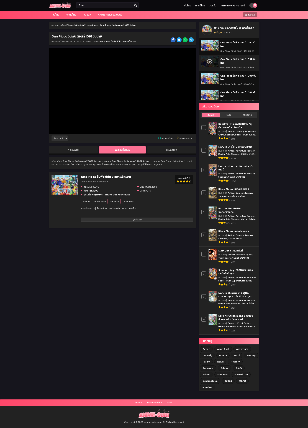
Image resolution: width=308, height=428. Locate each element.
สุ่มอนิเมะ (251, 14)
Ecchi (240, 323)
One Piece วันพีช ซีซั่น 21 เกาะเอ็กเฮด (117, 41)
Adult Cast (223, 349)
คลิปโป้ (170, 402)
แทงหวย (139, 402)
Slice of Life (241, 374)
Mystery (235, 362)
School (231, 254)
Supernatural (238, 280)
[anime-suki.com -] (60, 7)
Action (86, 201)
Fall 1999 (93, 190)
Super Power (241, 134)
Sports (249, 254)
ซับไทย (187, 5)
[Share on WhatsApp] (185, 40)
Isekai (220, 362)
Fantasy (115, 201)
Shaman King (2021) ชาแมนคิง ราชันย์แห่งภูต (235, 271)
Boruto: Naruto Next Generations (230, 210)
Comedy (240, 131)
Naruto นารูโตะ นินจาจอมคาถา (235, 147)
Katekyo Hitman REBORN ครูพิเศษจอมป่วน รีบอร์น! (234, 125)
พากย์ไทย (200, 5)
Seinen (206, 374)
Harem (221, 326)
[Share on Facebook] (173, 40)
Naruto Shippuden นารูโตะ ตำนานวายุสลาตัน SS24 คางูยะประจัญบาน (234, 294)
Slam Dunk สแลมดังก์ (230, 251)
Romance (230, 326)
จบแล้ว (212, 5)
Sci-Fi (240, 326)
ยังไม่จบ (252, 219)
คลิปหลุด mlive (155, 402)
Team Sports (224, 258)
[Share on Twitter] (179, 40)
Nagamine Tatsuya (102, 194)
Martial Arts (224, 154)
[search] (135, 5)
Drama (223, 355)
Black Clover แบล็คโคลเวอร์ (233, 189)
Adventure (100, 201)
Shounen (129, 201)
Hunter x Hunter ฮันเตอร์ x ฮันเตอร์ (235, 168)
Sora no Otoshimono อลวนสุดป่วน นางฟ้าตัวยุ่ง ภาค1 (235, 317)
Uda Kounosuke (121, 194)
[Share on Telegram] (191, 40)
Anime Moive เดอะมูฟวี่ (232, 5)
